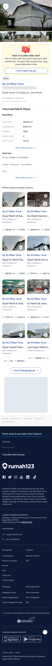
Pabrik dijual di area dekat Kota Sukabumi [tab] (22, 433)
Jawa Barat (28, 419)
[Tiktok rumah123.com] (34, 477)
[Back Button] (6, 6)
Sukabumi (38, 419)
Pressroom (6, 575)
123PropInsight (8, 580)
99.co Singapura (32, 597)
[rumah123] (26, 466)
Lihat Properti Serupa (26, 70)
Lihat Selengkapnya (24, 370)
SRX (27, 602)
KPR (27, 561)
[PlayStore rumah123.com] (32, 639)
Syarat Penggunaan (10, 597)
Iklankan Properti (33, 556)
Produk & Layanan (9, 561)
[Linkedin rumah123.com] (27, 477)
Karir (4, 570)
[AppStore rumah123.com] (11, 639)
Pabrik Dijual (16, 419)
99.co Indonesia (32, 592)
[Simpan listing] (21, 196)
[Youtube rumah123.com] (21, 477)
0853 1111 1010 (26, 522)
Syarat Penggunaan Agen (12, 602)
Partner (5, 565)
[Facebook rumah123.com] (4, 477)
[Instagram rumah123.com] (15, 477)
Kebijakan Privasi (9, 592)
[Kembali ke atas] (45, 632)
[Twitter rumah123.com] (10, 477)
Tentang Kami (7, 556)
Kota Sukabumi (7, 422)
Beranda (5, 419)
